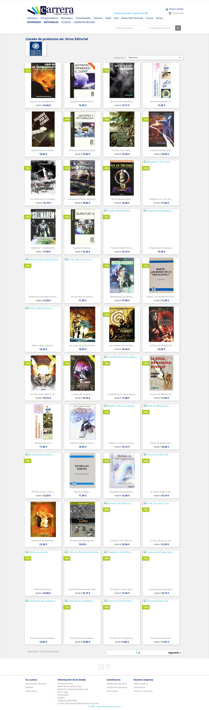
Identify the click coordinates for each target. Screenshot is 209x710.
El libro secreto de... (43, 589)
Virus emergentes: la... (161, 101)
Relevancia (155, 57)
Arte (116, 18)
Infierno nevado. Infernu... (82, 443)
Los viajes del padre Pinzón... (82, 345)
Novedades (34, 22)
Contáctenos (139, 687)
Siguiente (175, 653)
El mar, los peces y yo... (161, 540)
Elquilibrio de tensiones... (122, 491)
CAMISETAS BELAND (84, 22)
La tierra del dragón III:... (161, 345)
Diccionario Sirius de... (161, 638)
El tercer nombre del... (161, 491)
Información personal (36, 683)
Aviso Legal (112, 691)
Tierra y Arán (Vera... (122, 150)
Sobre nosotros (141, 683)
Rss (108, 667)
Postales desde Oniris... (122, 247)
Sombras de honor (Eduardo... (82, 199)
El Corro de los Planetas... (122, 638)
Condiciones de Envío (117, 683)
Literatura (32, 18)
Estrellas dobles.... (82, 491)
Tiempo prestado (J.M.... (161, 150)
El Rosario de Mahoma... (43, 540)
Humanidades (83, 18)
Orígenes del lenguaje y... (161, 247)
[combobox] (132, 28)
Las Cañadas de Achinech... (122, 345)
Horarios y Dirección (143, 691)
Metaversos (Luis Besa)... (122, 296)
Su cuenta (31, 679)
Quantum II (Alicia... (82, 247)
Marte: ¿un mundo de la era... (161, 296)
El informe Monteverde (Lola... (82, 589)
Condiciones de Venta (117, 687)
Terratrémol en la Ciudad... (43, 199)
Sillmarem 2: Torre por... (161, 199)
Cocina (149, 18)
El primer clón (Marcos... (122, 540)
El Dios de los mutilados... (82, 638)
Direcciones (31, 691)
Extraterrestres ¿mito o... (43, 491)
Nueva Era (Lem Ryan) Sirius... (43, 296)
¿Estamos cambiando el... (83, 101)
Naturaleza (67, 18)
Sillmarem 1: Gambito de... (43, 247)
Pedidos (29, 687)
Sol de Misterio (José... (122, 199)
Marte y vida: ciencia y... (43, 345)
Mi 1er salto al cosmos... (82, 296)
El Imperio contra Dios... (121, 589)
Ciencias (98, 18)
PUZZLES (66, 22)
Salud (108, 18)
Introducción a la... (43, 443)
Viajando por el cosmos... (43, 150)
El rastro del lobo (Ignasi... (82, 540)
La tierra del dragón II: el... (43, 394)
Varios (159, 18)
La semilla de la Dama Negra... (121, 394)
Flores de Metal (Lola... (161, 443)
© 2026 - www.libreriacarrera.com (104, 706)
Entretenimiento (49, 18)
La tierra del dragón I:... (82, 394)
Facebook (101, 667)
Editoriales (51, 22)
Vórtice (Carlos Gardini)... (122, 101)
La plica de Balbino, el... (161, 394)
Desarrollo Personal (132, 18)
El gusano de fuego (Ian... (161, 589)
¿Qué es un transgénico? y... (43, 101)
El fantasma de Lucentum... (43, 638)
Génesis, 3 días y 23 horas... (122, 443)
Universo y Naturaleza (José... (83, 150)
